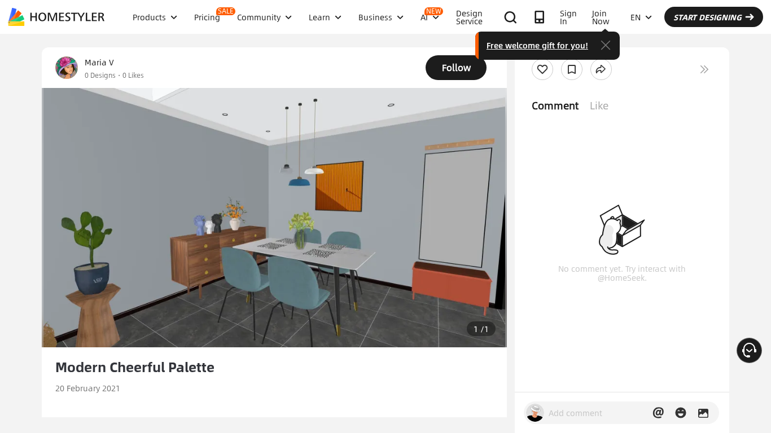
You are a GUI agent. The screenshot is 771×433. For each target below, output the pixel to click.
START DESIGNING (707, 17)
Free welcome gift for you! (537, 45)
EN (635, 17)
